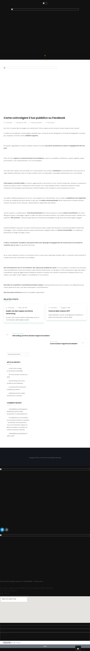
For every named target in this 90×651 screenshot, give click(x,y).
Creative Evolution (36, 123)
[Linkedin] (2, 530)
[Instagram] (6, 530)
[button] (45, 55)
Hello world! (10, 436)
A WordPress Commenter (17, 409)
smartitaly (9, 123)
